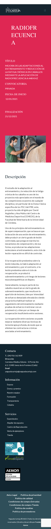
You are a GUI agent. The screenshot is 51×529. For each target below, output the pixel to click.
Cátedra (10, 405)
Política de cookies (24, 508)
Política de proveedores (24, 511)
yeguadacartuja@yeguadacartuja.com (20, 371)
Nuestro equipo (13, 393)
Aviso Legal (12, 495)
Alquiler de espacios (15, 423)
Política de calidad (24, 498)
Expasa (10, 384)
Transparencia (13, 401)
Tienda (10, 435)
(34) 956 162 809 (13, 356)
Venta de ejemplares (15, 431)
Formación (11, 397)
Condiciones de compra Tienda (24, 505)
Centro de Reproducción (17, 427)
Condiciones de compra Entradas (24, 501)
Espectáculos (12, 419)
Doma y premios (14, 389)
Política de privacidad (31, 495)
